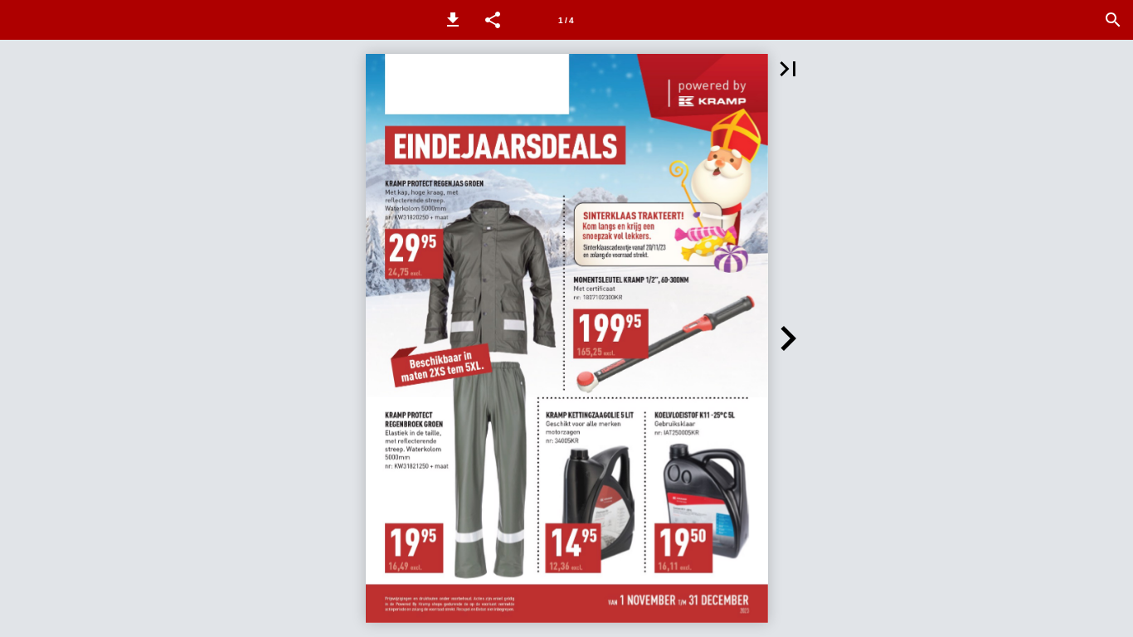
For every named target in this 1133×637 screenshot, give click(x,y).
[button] (453, 20)
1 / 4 (566, 20)
